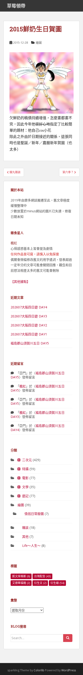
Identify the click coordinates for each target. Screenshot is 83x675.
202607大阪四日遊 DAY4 (29, 307)
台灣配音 (42, 576)
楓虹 (22, 386)
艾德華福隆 (21, 583)
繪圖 (39, 42)
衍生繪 (57, 583)
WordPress (68, 670)
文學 (25, 487)
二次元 (27, 460)
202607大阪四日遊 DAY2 (29, 325)
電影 (25, 478)
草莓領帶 (16, 6)
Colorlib (39, 670)
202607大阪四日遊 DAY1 (29, 334)
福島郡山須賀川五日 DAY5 (30, 343)
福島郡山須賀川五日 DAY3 (38, 414)
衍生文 (40, 583)
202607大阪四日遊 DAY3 (29, 316)
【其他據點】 (20, 281)
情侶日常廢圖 (34, 513)
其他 (25, 536)
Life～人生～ (31, 545)
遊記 (25, 496)
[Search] (67, 638)
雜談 (25, 527)
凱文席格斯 (21, 576)
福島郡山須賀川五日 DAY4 (38, 427)
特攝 (25, 469)
